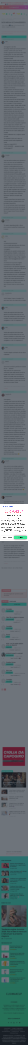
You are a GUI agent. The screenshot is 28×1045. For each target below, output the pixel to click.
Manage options (7, 537)
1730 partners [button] (10, 518)
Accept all (20, 537)
